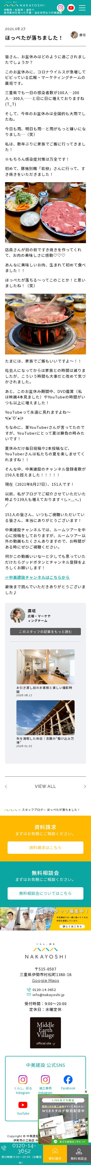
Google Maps (45, 980)
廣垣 (82, 35)
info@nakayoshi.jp (49, 994)
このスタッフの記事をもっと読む (45, 631)
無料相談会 (79, 1158)
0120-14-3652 (24, 1148)
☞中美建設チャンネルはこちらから (37, 577)
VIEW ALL (45, 786)
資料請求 (55, 1158)
